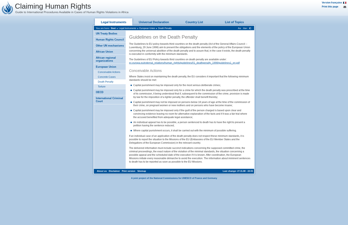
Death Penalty (165, 28)
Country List (194, 22)
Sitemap (141, 171)
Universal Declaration (154, 22)
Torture (102, 86)
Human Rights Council (110, 39)
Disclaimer (114, 171)
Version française (332, 2)
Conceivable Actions (109, 72)
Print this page (330, 6)
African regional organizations (106, 59)
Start (113, 28)
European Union (147, 28)
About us (102, 171)
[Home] (7, 8)
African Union (104, 51)
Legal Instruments (113, 22)
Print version (128, 171)
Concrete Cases (107, 77)
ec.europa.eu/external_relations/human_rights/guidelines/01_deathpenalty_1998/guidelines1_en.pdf (184, 62)
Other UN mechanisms (110, 45)
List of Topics (234, 22)
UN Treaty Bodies (106, 33)
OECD (99, 92)
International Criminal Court (109, 100)
